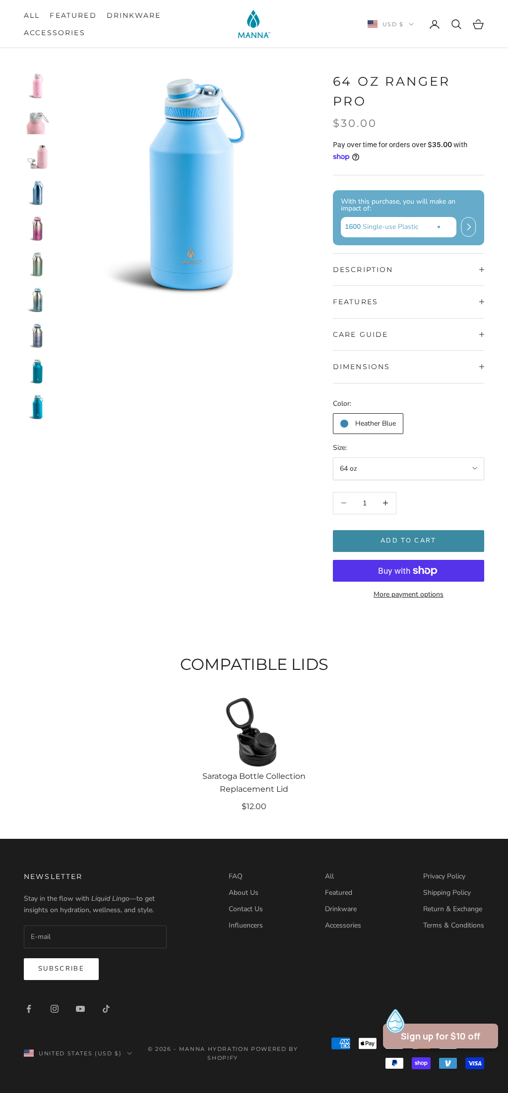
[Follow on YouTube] (80, 1009)
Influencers (246, 925)
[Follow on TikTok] (106, 1009)
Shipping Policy (447, 892)
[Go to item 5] (38, 228)
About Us (243, 892)
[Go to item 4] (38, 193)
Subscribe (61, 968)
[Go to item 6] (38, 264)
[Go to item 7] (38, 300)
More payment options (409, 594)
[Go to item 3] (38, 157)
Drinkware (134, 15)
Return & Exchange (452, 909)
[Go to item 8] (38, 335)
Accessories (54, 32)
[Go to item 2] (38, 121)
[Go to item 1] (38, 86)
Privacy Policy (444, 876)
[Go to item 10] (38, 407)
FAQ (236, 876)
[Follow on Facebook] (29, 1009)
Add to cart (409, 540)
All (32, 15)
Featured (73, 15)
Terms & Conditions (453, 925)
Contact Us (246, 909)
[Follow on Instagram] (55, 1009)
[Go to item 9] (38, 371)
